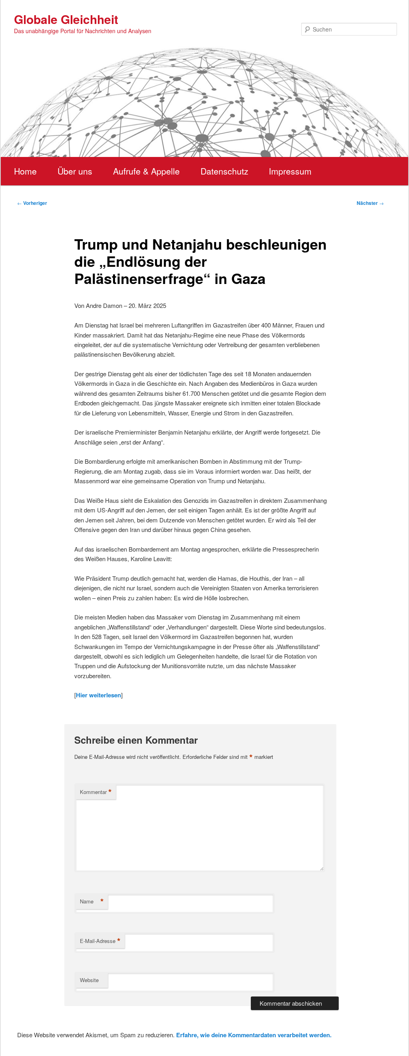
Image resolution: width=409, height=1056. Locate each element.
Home (25, 171)
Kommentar (96, 792)
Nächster (370, 202)
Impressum (290, 171)
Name (92, 901)
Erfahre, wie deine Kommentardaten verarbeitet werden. (254, 1034)
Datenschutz (224, 171)
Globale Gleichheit (66, 19)
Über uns (75, 171)
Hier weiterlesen (98, 695)
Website (89, 980)
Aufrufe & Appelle (146, 171)
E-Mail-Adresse (100, 941)
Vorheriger (32, 202)
